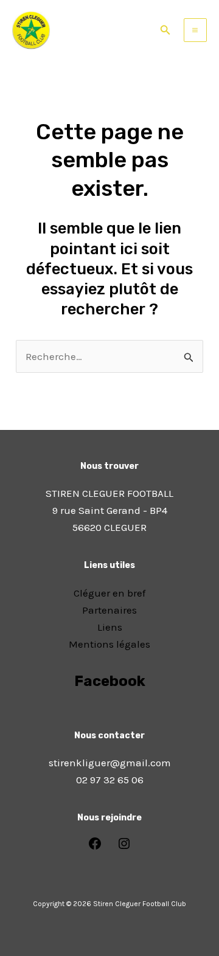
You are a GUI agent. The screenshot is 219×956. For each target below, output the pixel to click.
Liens (109, 627)
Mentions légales (109, 644)
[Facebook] (95, 847)
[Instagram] (124, 847)
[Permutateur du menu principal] (195, 30)
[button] (165, 30)
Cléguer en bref (109, 593)
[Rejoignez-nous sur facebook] (109, 715)
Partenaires (109, 610)
